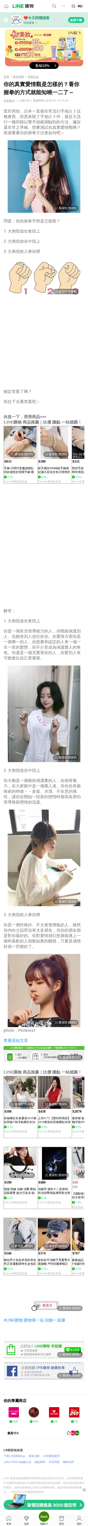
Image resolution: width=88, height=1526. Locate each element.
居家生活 (33, 76)
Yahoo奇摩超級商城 (15, 481)
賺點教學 (40, 1462)
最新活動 (34, 1456)
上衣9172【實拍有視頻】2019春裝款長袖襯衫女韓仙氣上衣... (54, 1120)
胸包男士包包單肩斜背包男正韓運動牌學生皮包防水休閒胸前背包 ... (20, 1262)
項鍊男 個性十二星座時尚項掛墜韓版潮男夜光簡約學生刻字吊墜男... (54, 1191)
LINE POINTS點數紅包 (17, 1462)
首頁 (6, 76)
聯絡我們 (68, 1462)
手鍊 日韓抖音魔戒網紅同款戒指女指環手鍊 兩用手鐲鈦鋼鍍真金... (19, 470)
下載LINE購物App (14, 1456)
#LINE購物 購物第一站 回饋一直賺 (34, 1320)
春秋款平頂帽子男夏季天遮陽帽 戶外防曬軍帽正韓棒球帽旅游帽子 (54, 1262)
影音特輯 (18, 76)
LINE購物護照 (51, 1456)
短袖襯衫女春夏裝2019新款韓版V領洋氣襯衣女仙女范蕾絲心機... (20, 1120)
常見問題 (54, 1462)
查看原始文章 (16, 1040)
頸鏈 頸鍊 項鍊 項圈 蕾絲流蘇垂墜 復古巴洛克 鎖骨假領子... (20, 1191)
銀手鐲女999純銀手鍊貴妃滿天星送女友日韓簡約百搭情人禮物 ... (54, 470)
